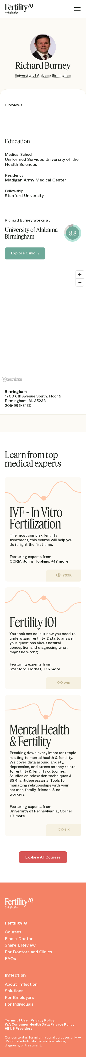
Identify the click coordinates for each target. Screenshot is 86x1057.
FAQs (10, 958)
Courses (13, 932)
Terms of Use (16, 1020)
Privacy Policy (43, 1020)
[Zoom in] (80, 274)
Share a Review (20, 945)
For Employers (19, 997)
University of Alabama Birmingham (43, 75)
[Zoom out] (80, 282)
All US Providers (18, 1029)
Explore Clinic (23, 253)
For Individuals (19, 1004)
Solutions (14, 991)
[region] (43, 326)
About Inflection (21, 984)
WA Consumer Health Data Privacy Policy (40, 1024)
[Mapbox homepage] (11, 379)
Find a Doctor (19, 939)
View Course (63, 575)
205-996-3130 (18, 405)
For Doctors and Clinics (28, 952)
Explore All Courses (43, 857)
